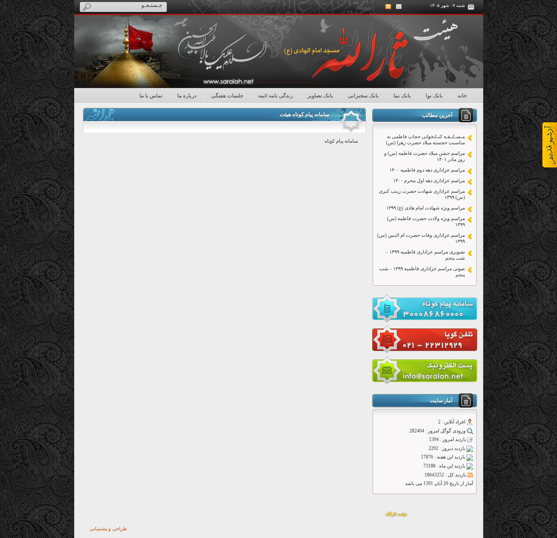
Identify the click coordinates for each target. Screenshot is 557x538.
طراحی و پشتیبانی (108, 528)
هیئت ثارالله (396, 514)
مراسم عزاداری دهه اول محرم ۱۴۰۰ (429, 180)
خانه (462, 96)
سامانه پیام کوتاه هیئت (304, 114)
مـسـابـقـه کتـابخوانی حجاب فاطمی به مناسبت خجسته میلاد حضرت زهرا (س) (425, 140)
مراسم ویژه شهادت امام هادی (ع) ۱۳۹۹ (425, 208)
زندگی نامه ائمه (275, 96)
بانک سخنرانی (363, 96)
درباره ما (187, 96)
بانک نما (402, 96)
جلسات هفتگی (227, 96)
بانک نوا (434, 96)
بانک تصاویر (320, 96)
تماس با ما (151, 96)
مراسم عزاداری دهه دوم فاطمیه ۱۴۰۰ (427, 170)
